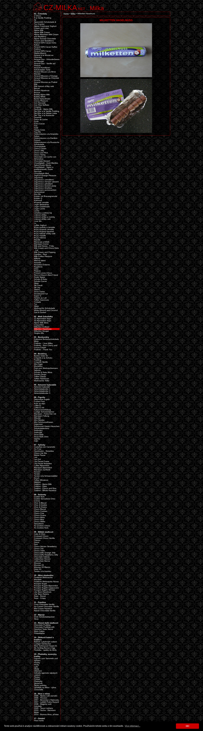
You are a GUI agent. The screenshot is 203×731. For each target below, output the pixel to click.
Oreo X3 (37, 569)
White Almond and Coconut (46, 310)
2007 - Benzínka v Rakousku (46, 700)
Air (35, 20)
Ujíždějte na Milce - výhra (45, 687)
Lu (35, 223)
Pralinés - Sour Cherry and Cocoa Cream (45, 346)
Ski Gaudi (38, 285)
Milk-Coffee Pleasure (43, 256)
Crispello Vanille (41, 362)
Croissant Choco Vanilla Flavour (44, 539)
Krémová (38, 200)
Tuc (35, 304)
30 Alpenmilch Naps (42, 321)
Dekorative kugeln (42, 399)
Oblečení (38, 671)
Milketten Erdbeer (41, 327)
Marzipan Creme (41, 244)
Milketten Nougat (41, 331)
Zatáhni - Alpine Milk (43, 484)
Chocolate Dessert (42, 161)
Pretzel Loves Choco (43, 273)
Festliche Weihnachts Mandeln (43, 578)
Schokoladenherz (41, 428)
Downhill (37, 117)
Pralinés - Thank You (43, 350)
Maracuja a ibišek (41, 242)
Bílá (35, 84)
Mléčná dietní (40, 261)
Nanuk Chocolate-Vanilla (44, 611)
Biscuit (37, 88)
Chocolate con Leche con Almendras (45, 158)
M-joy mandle (40, 236)
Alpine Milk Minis (41, 323)
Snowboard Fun (41, 294)
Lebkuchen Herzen (42, 559)
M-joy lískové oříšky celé (44, 234)
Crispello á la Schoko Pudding (43, 359)
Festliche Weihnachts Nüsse (46, 582)
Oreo (36, 269)
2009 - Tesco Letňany (43, 708)
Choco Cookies (40, 511)
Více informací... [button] (132, 726)
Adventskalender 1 (42, 389)
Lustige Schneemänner (44, 412)
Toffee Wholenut (41, 480)
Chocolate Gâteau (42, 557)
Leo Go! (37, 459)
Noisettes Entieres (42, 265)
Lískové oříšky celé (42, 219)
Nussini (37, 472)
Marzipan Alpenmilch (43, 468)
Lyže (36, 667)
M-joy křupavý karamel (44, 231)
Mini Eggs (38, 364)
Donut (36, 542)
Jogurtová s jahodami (43, 184)
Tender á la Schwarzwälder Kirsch (46, 477)
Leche (36, 211)
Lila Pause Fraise (41, 461)
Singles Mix (39, 333)
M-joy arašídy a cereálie (44, 227)
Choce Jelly (39, 151)
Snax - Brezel (40, 596)
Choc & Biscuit (40, 503)
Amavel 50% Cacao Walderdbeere (42, 52)
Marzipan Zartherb (42, 470)
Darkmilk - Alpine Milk (43, 109)
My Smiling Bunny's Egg (44, 648)
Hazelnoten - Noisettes (44, 451)
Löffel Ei (37, 406)
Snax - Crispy (40, 598)
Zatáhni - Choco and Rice (45, 488)
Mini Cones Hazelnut (43, 609)
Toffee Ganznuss (41, 300)
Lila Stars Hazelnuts (42, 592)
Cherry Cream (40, 149)
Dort (36, 544)
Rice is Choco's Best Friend (46, 275)
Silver (36, 283)
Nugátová (38, 267)
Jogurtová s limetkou (43, 188)
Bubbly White (39, 97)
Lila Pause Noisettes (43, 463)
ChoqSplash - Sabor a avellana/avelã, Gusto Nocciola (43, 169)
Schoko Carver (40, 281)
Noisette (37, 263)
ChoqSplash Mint (41, 173)
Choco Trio (39, 549)
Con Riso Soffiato (41, 105)
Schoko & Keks (40, 279)
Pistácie (37, 271)
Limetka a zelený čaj (43, 213)
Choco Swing (39, 155)
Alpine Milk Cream (42, 32)
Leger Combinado (42, 207)
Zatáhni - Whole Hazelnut (45, 490)
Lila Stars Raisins (41, 594)
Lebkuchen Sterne (42, 561)
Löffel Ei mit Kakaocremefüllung (42, 409)
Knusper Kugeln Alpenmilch (46, 586)
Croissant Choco (41, 536)
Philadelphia (39, 633)
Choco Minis (39, 517)
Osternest (38, 424)
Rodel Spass (39, 277)
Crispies (37, 107)
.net (64, 7)
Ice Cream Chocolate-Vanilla (46, 606)
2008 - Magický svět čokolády (43, 705)
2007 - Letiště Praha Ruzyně (46, 702)
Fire (35, 126)
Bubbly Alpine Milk (42, 95)
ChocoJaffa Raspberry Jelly (46, 555)
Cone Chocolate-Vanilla (44, 604)
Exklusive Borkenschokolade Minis (46, 340)
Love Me (38, 221)
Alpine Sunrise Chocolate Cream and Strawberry (45, 40)
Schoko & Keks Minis (43, 372)
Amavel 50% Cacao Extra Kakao (45, 44)
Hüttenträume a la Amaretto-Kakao (46, 135)
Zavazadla (38, 690)
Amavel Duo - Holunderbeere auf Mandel (47, 60)
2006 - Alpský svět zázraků (45, 696)
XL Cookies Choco (42, 526)
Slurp (36, 619)
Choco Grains (40, 515)
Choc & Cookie (40, 505)
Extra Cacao (39, 124)
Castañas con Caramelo (44, 447)
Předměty (38, 681)
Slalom (37, 290)
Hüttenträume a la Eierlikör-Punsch (46, 139)
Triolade (37, 302)
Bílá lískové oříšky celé (44, 86)
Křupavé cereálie (41, 202)
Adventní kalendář (42, 387)
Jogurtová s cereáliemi (44, 180)
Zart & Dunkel (40, 312)
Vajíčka (37, 439)
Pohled (37, 679)
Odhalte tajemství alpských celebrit (45, 674)
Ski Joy (37, 287)
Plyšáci (37, 677)
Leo (35, 457)
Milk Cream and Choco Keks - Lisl (46, 249)
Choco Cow (39, 513)
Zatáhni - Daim (40, 486)
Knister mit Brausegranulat (45, 196)
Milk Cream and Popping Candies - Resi (45, 253)
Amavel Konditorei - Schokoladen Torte (42, 69)
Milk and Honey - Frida (44, 246)
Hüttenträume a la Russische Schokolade (46, 143)
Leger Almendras (41, 205)
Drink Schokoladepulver (44, 617)
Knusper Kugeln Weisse (44, 590)
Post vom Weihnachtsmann (46, 368)
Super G (37, 296)
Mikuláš (37, 418)
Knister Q (38, 198)
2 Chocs (37, 16)
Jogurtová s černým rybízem (46, 182)
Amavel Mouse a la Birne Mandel (45, 73)
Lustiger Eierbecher (42, 644)
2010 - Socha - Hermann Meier (45, 711)
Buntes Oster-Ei (41, 356)
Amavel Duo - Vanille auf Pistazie (44, 64)
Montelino (38, 366)
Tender (37, 474)
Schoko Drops (40, 374)
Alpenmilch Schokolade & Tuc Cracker (45, 23)
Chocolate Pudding (42, 625)
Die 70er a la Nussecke (44, 115)
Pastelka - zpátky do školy (45, 650)
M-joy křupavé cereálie (44, 229)
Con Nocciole (40, 103)
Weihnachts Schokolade (44, 308)
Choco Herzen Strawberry (45, 546)
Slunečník (38, 683)
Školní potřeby (40, 685)
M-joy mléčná (40, 238)
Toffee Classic (40, 377)
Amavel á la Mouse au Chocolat (43, 56)
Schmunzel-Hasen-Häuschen (47, 426)
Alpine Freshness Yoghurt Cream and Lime (45, 27)
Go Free (37, 449)
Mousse (37, 563)
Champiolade (40, 146)
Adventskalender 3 (42, 393)
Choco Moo (39, 519)
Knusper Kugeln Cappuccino (46, 588)
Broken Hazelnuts (41, 90)
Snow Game (39, 292)
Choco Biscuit (40, 509)
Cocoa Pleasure (41, 101)
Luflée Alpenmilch (41, 466)
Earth (36, 122)
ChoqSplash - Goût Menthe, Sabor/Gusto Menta (46, 164)
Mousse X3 (39, 565)
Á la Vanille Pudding (42, 18)
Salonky (37, 370)
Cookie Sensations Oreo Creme (44, 500)
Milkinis (37, 258)
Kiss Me (37, 194)
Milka (97, 8)
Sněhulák (38, 433)
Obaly (36, 669)
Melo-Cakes (39, 631)
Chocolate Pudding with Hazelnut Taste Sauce (44, 628)
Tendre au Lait (40, 298)
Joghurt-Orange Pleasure (45, 175)
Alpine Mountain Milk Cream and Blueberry (46, 35)
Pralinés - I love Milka (43, 343)
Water (36, 306)
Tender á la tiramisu (42, 571)
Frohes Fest (39, 401)
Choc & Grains (40, 507)
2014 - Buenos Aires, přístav (46, 714)
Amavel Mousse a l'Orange (46, 76)
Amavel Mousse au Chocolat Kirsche (46, 79)
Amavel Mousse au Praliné (45, 82)
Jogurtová (38, 178)
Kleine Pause (39, 455)
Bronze (37, 93)
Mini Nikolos (39, 420)
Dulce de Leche (41, 119)
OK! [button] (187, 726)
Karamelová (39, 192)
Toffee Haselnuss (41, 379)
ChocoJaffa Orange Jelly (45, 553)
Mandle (37, 240)
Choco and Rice (41, 153)
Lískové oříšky (40, 215)
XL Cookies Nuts (41, 528)
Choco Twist (39, 551)
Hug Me (37, 132)
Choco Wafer (39, 522)
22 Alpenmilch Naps (42, 319)
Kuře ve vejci (39, 403)
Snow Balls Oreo (41, 437)
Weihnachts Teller (41, 381)
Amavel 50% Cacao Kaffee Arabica (45, 48)
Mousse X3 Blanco (42, 567)
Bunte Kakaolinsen (42, 99)
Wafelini (37, 482)
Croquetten (39, 325)
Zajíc (36, 441)
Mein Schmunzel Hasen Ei (45, 646)
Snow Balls (39, 435)
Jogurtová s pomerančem (45, 190)
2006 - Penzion (40, 698)
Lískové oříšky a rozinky (44, 217)
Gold (36, 128)
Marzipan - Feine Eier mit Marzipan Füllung (45, 415)
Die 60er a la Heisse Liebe (45, 113)
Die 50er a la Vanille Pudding (46, 111)
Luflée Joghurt (40, 225)
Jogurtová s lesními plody (45, 186)
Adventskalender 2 (42, 391)
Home (66, 14)
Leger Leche (39, 209)
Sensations (39, 524)
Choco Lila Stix (40, 453)
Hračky (37, 663)
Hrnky (36, 665)
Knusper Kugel (40, 584)
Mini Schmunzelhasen (43, 422)
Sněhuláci (38, 430)
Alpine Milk (38, 30)
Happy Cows (39, 130)
